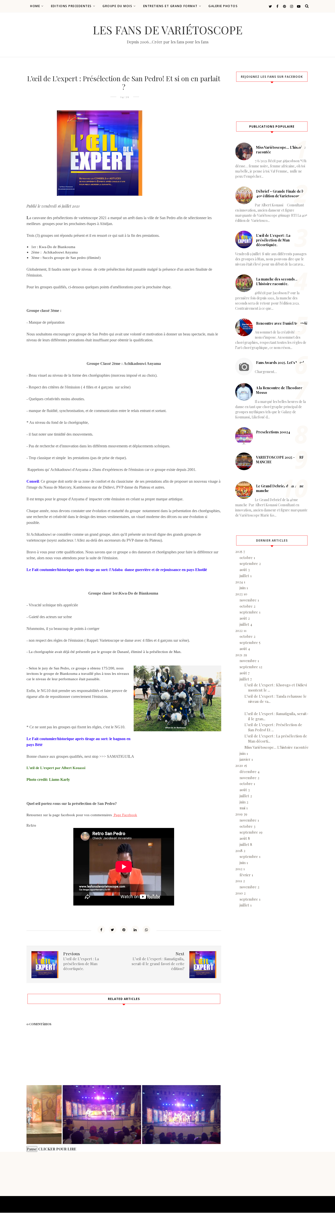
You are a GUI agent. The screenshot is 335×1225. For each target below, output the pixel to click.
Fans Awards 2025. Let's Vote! (280, 362)
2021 (241, 654)
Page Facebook (125, 815)
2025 (240, 551)
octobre (247, 557)
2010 (240, 893)
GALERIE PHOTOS (223, 6)
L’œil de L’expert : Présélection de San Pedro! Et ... (273, 727)
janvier (246, 759)
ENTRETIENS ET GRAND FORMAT (170, 6)
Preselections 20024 (273, 432)
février (246, 874)
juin (244, 587)
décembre (249, 771)
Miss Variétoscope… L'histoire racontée (277, 747)
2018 (240, 850)
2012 (240, 868)
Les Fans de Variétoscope (168, 29)
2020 (241, 765)
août (245, 569)
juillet (246, 575)
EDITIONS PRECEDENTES (71, 6)
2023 (241, 593)
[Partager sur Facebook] (101, 929)
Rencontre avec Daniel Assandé (282, 323)
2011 (240, 880)
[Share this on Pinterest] (124, 929)
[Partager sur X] (112, 929)
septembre (250, 563)
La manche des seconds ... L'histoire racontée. (277, 281)
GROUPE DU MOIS (117, 6)
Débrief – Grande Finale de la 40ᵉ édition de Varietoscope (280, 193)
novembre (249, 600)
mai (244, 807)
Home (35, 6)
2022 (240, 630)
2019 (241, 814)
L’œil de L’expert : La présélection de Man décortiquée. (273, 240)
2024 (240, 581)
